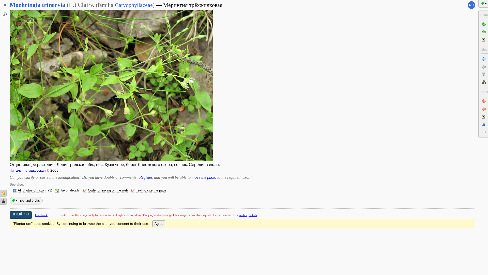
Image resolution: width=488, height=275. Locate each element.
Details (253, 215)
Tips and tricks (29, 200)
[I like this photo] (3, 193)
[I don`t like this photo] (3, 201)
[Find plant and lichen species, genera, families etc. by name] (5, 14)
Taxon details (70, 190)
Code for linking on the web (108, 190)
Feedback (41, 215)
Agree (159, 224)
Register (145, 177)
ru (471, 5)
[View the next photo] (191, 85)
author (243, 215)
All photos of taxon (31, 190)
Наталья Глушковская (28, 170)
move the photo (204, 177)
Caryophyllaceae (134, 5)
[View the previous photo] (31, 85)
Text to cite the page (151, 190)
